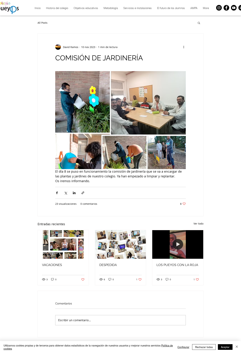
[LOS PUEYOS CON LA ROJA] (177, 244)
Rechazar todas (204, 347)
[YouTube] (234, 8)
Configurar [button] (183, 347)
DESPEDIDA (108, 265)
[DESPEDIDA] (120, 244)
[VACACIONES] (63, 244)
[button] (199, 22)
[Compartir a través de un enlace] (83, 193)
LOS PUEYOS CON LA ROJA (177, 265)
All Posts (42, 22)
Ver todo (198, 223)
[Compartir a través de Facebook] (57, 193)
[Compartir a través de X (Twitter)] (65, 193)
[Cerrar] (237, 347)
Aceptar (225, 347)
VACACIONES (52, 265)
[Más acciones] (184, 47)
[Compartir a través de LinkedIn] (74, 193)
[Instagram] (219, 8)
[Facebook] (226, 8)
